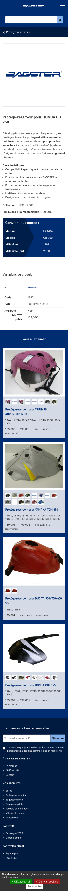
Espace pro (12, 853)
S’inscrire (58, 738)
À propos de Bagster (16, 758)
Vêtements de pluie (16, 813)
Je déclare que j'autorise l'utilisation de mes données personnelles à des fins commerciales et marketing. (35, 749)
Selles (9, 790)
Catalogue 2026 (14, 833)
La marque (11, 765)
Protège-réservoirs (18, 32)
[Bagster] (34, 6)
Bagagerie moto (14, 799)
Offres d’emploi (14, 837)
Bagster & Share (14, 846)
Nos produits (11, 783)
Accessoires (12, 817)
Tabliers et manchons (17, 808)
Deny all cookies (48, 881)
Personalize (35, 886)
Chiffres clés (12, 770)
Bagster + (9, 826)
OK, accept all (22, 881)
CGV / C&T (11, 857)
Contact (10, 774)
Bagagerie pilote (14, 804)
